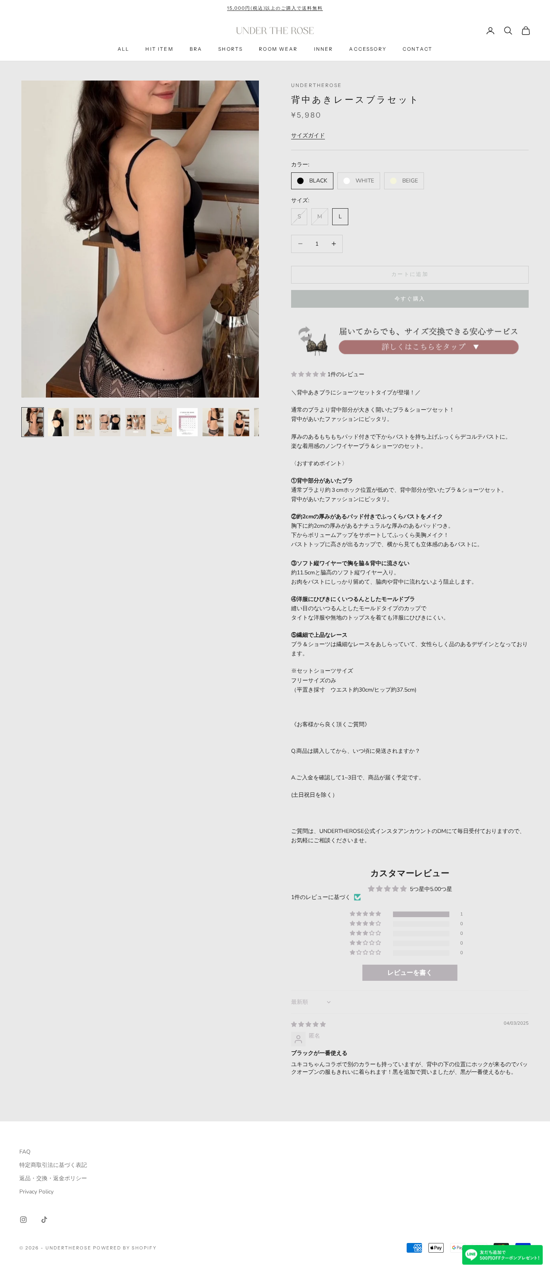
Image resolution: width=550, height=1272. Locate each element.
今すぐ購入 (410, 298)
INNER (323, 49)
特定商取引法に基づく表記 (53, 1165)
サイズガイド (308, 135)
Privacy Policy (36, 1191)
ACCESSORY (367, 49)
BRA (196, 49)
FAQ (25, 1152)
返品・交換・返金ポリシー (53, 1178)
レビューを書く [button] (409, 972)
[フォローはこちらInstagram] (23, 1220)
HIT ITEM (159, 49)
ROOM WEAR (278, 49)
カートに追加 (409, 274)
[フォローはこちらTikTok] (44, 1220)
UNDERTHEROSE (316, 85)
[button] (309, 374)
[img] (308, 1024)
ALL (123, 49)
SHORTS (230, 49)
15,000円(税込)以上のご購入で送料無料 (275, 8)
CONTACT (417, 49)
